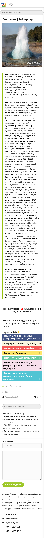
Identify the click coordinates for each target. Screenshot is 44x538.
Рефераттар (15, 386)
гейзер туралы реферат (11, 503)
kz (7, 386)
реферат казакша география (13, 506)
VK (15, 323)
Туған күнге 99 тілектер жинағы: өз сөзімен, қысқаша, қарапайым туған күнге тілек (20, 419)
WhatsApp (23, 323)
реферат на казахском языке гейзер (28, 508)
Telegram (34, 323)
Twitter (5, 326)
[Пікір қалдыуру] (11, 3)
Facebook (6, 323)
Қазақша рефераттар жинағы (20, 497)
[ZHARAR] (3, 3)
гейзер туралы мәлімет (30, 503)
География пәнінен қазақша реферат (23, 500)
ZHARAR (14, 397)
